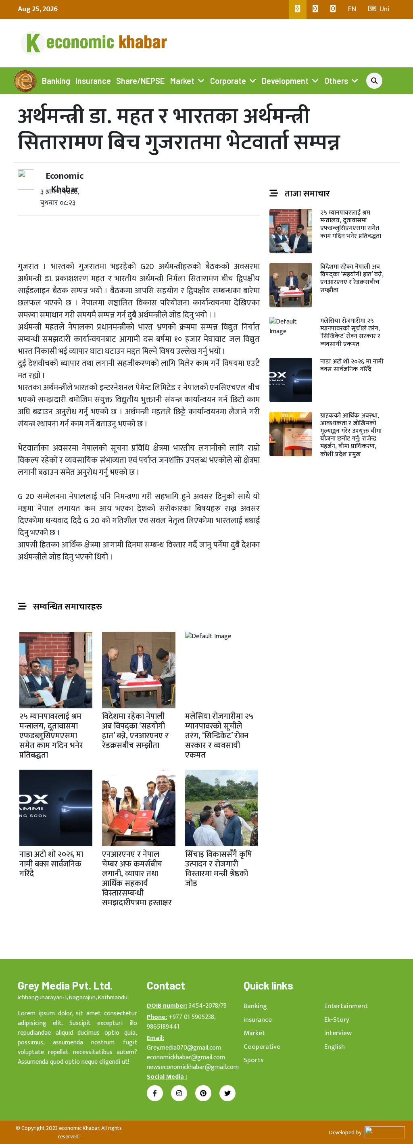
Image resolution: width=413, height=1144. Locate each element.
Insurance (93, 81)
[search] (374, 81)
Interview (338, 1033)
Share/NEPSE (140, 81)
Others (336, 81)
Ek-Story (336, 1019)
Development (285, 81)
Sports (253, 1060)
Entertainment (346, 1006)
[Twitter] (315, 9)
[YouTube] (333, 9)
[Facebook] (298, 9)
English (334, 1046)
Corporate (228, 81)
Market (182, 81)
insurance (258, 1019)
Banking (56, 81)
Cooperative (262, 1046)
